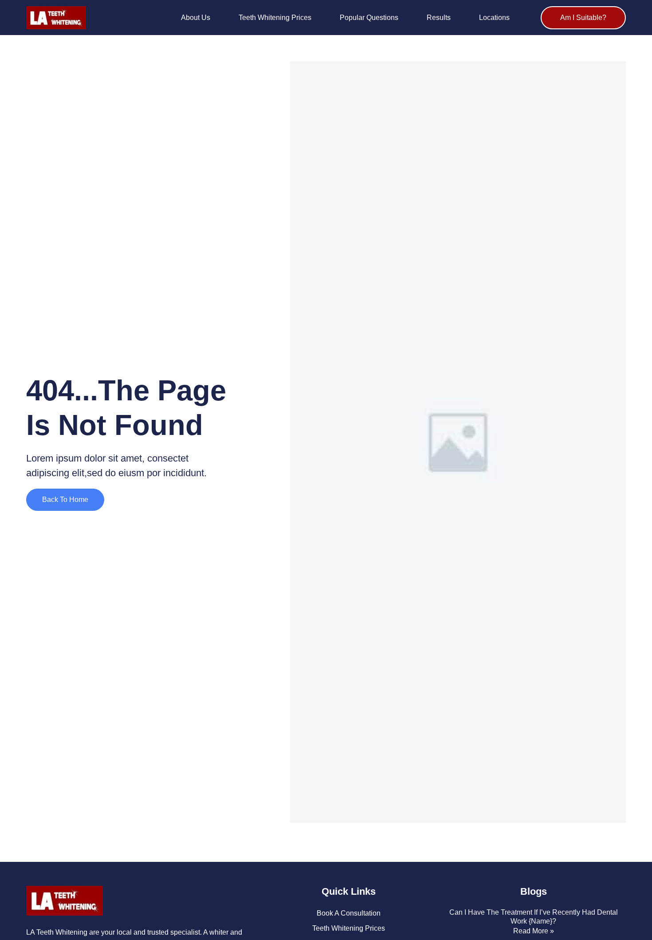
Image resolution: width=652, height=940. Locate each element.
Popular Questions (369, 17)
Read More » (533, 931)
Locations (494, 17)
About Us (195, 17)
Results (439, 17)
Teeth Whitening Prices (275, 17)
